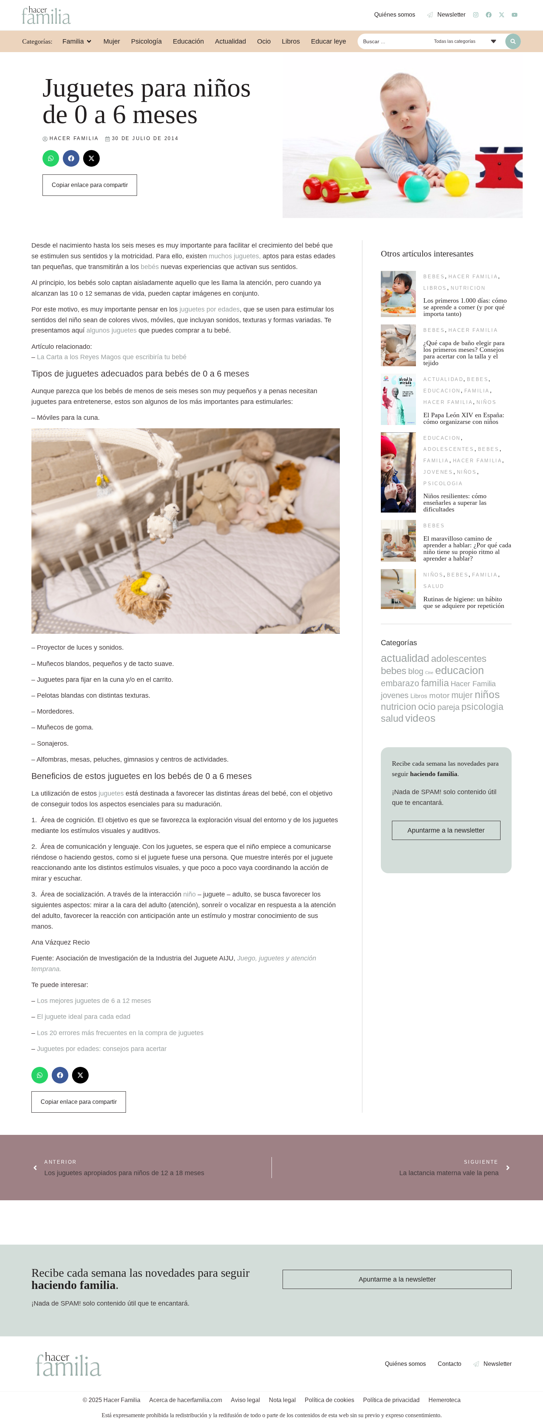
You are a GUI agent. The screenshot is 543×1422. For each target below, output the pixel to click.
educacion (441, 391)
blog (415, 671)
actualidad (443, 379)
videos (420, 718)
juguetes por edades (210, 309)
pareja (448, 707)
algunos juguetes (111, 330)
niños (486, 402)
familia (477, 391)
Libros (435, 288)
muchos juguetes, (235, 256)
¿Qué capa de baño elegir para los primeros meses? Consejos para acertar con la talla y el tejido (464, 353)
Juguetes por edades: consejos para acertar (102, 1048)
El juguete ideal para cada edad (83, 1016)
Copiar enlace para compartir (90, 185)
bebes (434, 276)
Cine (429, 672)
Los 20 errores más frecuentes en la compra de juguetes (120, 1033)
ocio (427, 706)
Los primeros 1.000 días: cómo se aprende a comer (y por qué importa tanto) (465, 307)
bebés (149, 267)
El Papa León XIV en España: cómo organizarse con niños (463, 418)
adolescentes (448, 449)
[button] (50, 158)
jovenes (438, 472)
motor (439, 695)
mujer (462, 695)
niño (189, 894)
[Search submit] (513, 41)
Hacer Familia (473, 276)
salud (433, 586)
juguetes (110, 793)
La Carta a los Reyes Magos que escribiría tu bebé (112, 357)
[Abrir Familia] (89, 41)
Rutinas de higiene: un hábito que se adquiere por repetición (463, 602)
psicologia (443, 483)
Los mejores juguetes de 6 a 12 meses (94, 1000)
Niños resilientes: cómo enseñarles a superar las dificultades (454, 502)
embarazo (400, 683)
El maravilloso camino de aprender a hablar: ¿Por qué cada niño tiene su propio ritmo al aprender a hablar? (467, 548)
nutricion (468, 288)
